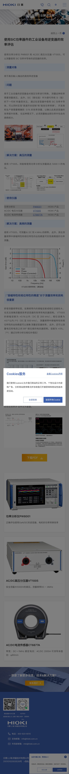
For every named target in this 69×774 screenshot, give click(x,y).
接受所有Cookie (53, 400)
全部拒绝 (33, 400)
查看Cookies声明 (54, 374)
